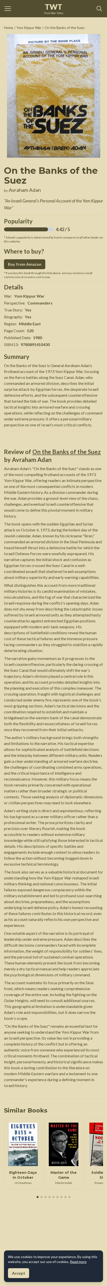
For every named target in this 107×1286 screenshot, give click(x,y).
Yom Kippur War (28, 27)
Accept (18, 1273)
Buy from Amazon (24, 264)
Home (8, 27)
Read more (78, 1262)
